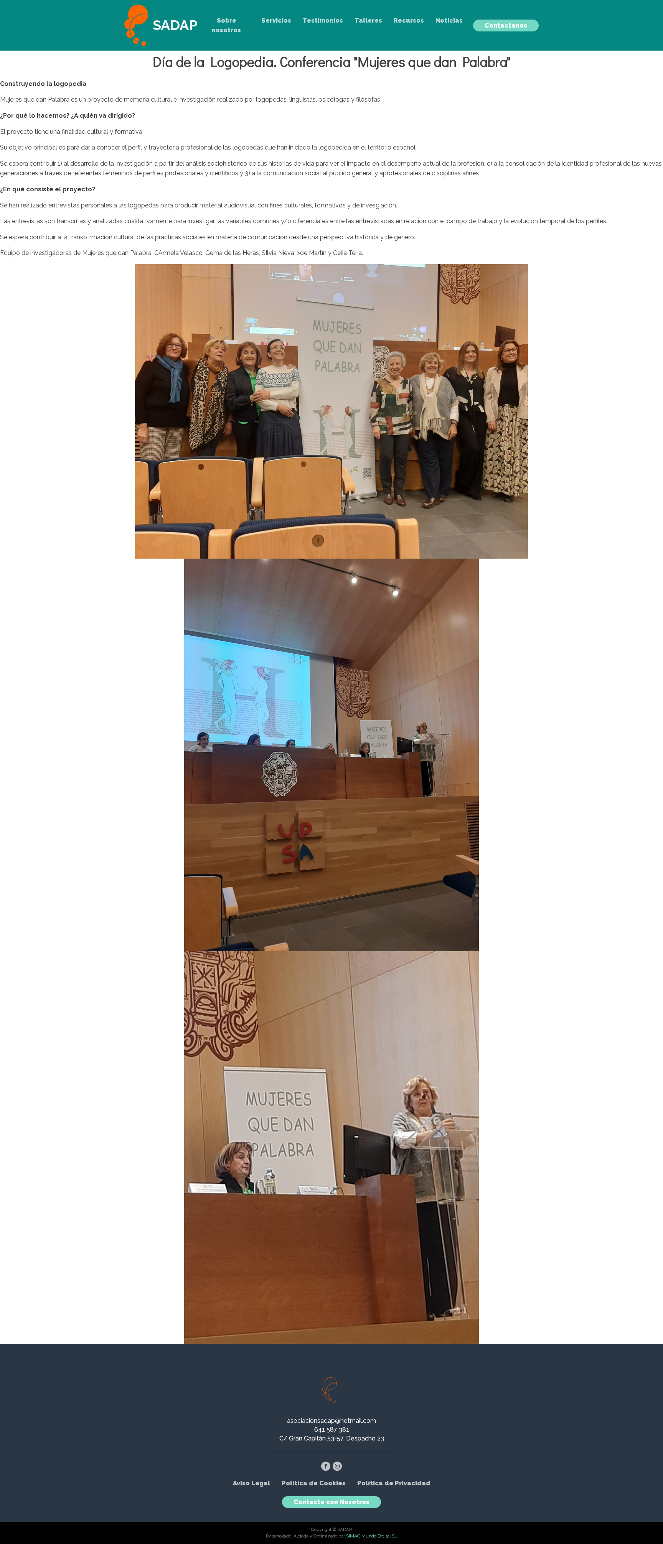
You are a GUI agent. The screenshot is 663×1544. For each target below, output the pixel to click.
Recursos (409, 20)
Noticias (449, 20)
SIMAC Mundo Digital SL (371, 1536)
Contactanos (506, 25)
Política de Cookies (314, 1483)
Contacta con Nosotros (331, 1502)
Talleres (368, 20)
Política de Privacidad (393, 1483)
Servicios (276, 20)
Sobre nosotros (226, 25)
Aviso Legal (251, 1483)
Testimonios (323, 20)
